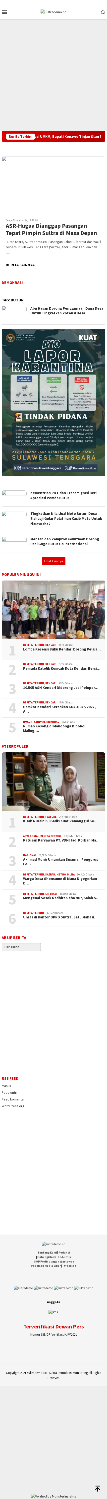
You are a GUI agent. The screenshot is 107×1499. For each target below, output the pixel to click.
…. (8, 252)
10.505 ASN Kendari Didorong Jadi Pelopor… (60, 687)
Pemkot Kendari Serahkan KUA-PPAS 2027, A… (59, 709)
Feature (50, 817)
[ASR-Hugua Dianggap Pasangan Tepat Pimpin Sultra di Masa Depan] (53, 185)
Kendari (50, 644)
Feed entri (9, 1092)
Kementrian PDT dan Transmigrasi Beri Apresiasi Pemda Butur (63, 495)
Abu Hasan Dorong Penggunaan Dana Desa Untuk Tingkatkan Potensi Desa (66, 311)
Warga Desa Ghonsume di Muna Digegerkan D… (60, 880)
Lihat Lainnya (53, 561)
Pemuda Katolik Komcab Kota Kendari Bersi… (61, 668)
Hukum (28, 721)
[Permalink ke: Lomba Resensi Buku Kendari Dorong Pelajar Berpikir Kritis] (53, 610)
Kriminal (52, 721)
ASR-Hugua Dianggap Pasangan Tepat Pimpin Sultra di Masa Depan (51, 229)
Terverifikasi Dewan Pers (53, 1326)
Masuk (6, 1085)
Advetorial (31, 836)
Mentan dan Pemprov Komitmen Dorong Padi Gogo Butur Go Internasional (64, 541)
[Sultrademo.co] (53, 11)
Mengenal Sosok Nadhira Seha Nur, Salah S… (61, 898)
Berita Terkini (33, 644)
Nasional (29, 855)
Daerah (50, 874)
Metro (61, 874)
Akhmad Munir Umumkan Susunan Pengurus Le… (60, 861)
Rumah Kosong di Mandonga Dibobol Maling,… (54, 728)
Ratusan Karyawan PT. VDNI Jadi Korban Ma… (61, 840)
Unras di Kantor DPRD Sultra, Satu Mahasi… (60, 917)
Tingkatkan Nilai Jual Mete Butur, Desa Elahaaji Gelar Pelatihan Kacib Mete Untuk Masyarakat (66, 518)
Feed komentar (13, 1099)
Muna (71, 874)
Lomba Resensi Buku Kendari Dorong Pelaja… (62, 649)
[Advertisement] (53, 75)
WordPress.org (13, 1106)
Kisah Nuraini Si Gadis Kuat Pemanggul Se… (60, 821)
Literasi (51, 893)
